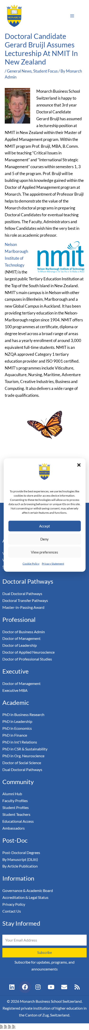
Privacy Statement (53, 563)
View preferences (44, 552)
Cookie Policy (31, 563)
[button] (78, 464)
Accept (44, 526)
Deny (44, 539)
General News (19, 71)
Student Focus (45, 71)
